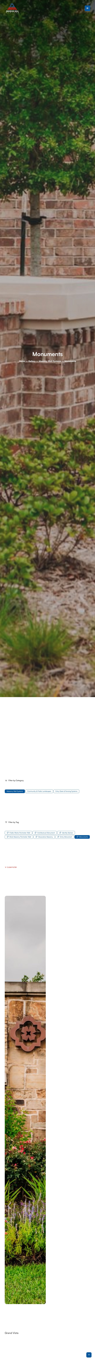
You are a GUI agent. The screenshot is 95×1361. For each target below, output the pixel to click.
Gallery (31, 361)
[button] (87, 8)
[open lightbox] (25, 1100)
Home (22, 361)
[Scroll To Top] (89, 1355)
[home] (12, 8)
